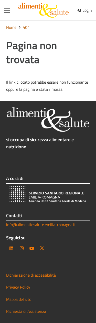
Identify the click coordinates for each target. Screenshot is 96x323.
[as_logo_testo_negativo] (48, 119)
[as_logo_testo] (43, 10)
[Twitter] (42, 248)
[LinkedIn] (11, 248)
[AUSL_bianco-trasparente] (48, 195)
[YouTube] (32, 248)
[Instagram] (21, 248)
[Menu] (5, 10)
